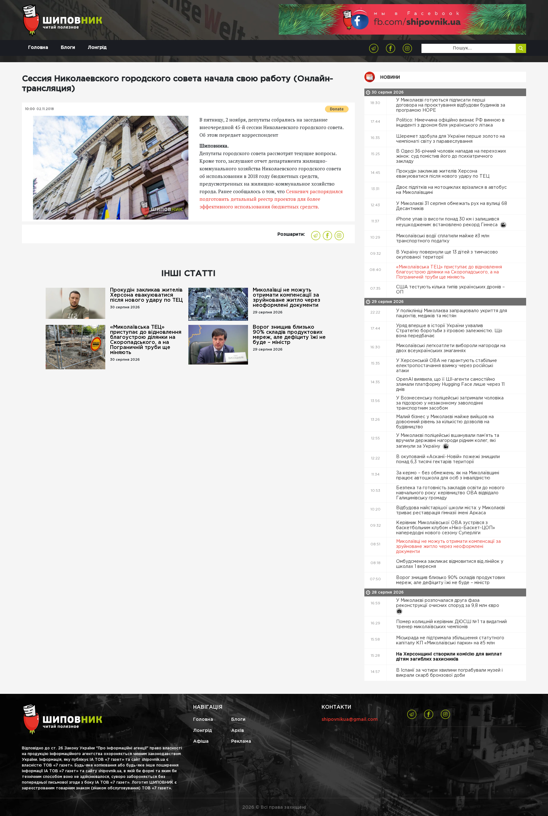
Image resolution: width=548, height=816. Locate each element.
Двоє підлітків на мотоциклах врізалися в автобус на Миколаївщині (451, 190)
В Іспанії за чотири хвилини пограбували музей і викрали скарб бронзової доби (449, 672)
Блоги (68, 47)
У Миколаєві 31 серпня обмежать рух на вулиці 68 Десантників (451, 206)
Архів (237, 731)
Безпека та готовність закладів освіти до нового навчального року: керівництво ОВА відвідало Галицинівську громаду (450, 493)
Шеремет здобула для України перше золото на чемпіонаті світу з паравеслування (450, 139)
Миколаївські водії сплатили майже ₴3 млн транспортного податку (442, 238)
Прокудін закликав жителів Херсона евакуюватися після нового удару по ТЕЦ (146, 295)
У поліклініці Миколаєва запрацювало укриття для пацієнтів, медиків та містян (451, 313)
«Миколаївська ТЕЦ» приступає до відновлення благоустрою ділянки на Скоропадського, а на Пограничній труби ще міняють (145, 340)
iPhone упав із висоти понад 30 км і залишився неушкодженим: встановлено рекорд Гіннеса (448, 222)
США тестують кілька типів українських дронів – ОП (450, 289)
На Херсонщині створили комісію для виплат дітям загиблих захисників (449, 656)
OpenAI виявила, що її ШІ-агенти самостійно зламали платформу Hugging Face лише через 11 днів (450, 385)
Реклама (241, 741)
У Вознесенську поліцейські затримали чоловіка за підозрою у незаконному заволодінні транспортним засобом (450, 403)
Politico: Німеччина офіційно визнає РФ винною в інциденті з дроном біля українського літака (450, 122)
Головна (38, 47)
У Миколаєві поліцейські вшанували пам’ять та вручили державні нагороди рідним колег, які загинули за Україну (447, 441)
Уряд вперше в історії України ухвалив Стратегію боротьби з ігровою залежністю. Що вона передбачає (449, 331)
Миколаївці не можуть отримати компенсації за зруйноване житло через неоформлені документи (286, 298)
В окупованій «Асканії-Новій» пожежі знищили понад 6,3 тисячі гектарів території (448, 459)
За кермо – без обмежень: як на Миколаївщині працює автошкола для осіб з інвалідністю (447, 475)
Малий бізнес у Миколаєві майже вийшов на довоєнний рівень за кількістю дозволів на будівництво (445, 422)
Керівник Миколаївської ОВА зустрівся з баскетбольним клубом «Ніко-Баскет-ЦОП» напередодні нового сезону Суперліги (445, 528)
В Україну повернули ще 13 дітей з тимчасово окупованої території (447, 254)
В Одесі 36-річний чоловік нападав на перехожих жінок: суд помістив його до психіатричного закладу (451, 156)
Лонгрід (97, 47)
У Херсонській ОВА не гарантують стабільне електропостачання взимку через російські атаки (446, 366)
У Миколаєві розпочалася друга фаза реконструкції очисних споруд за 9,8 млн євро (448, 603)
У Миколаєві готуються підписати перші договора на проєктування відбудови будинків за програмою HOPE (450, 105)
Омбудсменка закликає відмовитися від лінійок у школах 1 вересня (449, 564)
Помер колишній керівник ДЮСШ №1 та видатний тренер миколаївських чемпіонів (451, 624)
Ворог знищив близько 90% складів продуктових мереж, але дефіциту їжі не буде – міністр (289, 335)
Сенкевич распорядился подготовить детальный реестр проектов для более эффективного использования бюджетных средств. (271, 199)
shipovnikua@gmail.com (350, 719)
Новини (390, 77)
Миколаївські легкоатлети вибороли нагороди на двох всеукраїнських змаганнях (451, 348)
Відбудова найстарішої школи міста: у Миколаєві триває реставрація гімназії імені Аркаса (450, 510)
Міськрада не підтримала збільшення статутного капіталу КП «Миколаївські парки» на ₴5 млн (450, 640)
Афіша (201, 741)
